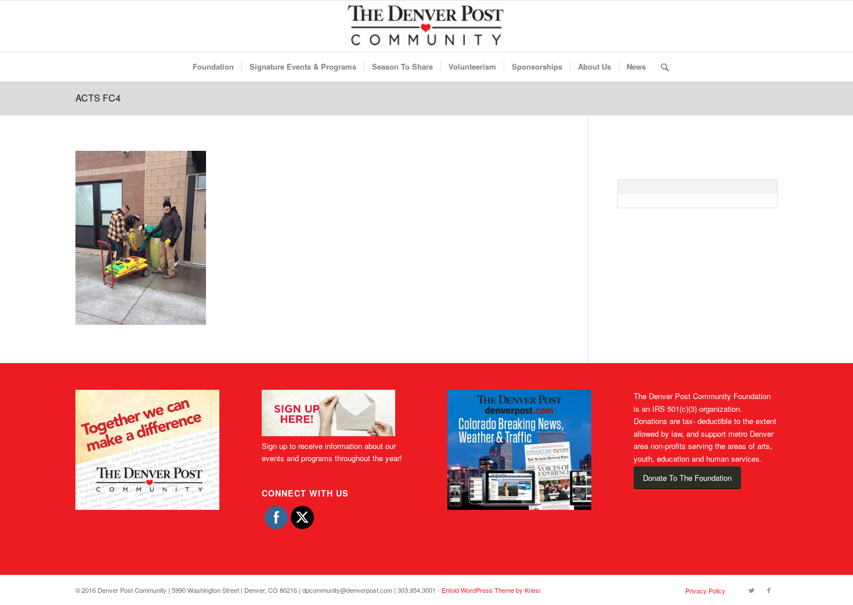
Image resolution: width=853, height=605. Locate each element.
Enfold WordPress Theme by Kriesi (491, 590)
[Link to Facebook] (769, 590)
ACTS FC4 (98, 97)
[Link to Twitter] (751, 590)
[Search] (660, 66)
